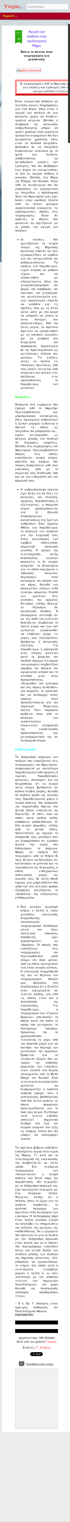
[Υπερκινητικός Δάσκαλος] (28, 70)
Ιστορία (45, 1347)
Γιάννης (51, 1341)
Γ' (37, 1347)
